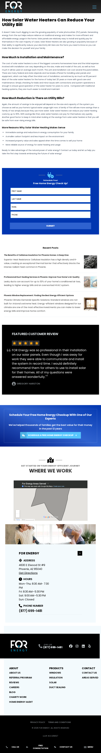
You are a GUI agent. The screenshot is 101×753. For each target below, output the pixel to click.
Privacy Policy (37, 722)
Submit (50, 225)
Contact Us (89, 672)
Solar (53, 682)
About (13, 668)
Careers (14, 687)
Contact (88, 668)
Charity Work (18, 697)
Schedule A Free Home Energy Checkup (51, 435)
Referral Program (20, 677)
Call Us (15, 747)
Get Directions (28, 573)
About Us (14, 672)
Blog (12, 692)
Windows (55, 672)
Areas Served (90, 677)
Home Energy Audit (21, 701)
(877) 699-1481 (30, 611)
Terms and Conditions (59, 722)
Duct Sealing (57, 687)
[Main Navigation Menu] (94, 7)
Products (56, 668)
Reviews (14, 682)
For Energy (29, 553)
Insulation (56, 677)
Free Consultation (40, 747)
